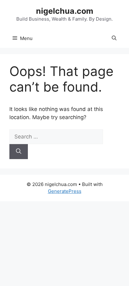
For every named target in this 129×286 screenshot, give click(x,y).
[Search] (18, 151)
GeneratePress (64, 191)
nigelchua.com (64, 11)
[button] (114, 38)
